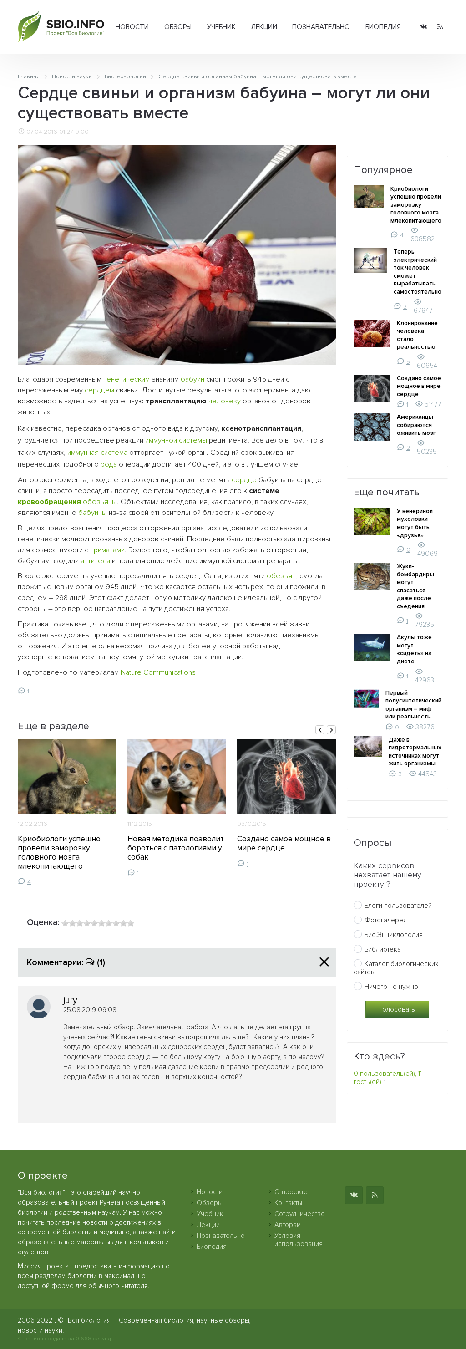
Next (331, 729)
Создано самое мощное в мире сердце (284, 843)
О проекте (291, 1192)
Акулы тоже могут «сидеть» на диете (414, 649)
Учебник (221, 27)
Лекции (264, 27)
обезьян (281, 575)
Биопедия (383, 27)
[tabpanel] (67, 812)
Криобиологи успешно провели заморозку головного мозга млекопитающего (59, 852)
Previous (319, 729)
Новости (132, 27)
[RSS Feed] (440, 27)
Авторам (287, 1225)
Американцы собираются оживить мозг (416, 425)
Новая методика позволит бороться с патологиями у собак (175, 848)
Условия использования (298, 1240)
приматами (107, 550)
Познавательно (321, 27)
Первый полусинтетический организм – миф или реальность (413, 705)
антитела (95, 560)
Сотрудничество (299, 1214)
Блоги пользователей (398, 905)
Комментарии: (66, 962)
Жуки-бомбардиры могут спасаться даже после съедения (415, 586)
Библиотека (383, 949)
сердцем (99, 390)
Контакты (288, 1203)
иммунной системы (176, 440)
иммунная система (97, 452)
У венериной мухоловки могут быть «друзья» (415, 523)
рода (109, 464)
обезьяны (100, 501)
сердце (244, 479)
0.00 (82, 132)
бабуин (192, 379)
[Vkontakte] (423, 27)
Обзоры (178, 27)
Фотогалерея (386, 920)
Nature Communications (158, 672)
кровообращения (49, 501)
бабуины (92, 512)
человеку (224, 401)
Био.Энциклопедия (394, 935)
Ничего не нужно (391, 986)
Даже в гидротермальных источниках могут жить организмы (415, 752)
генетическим (126, 379)
